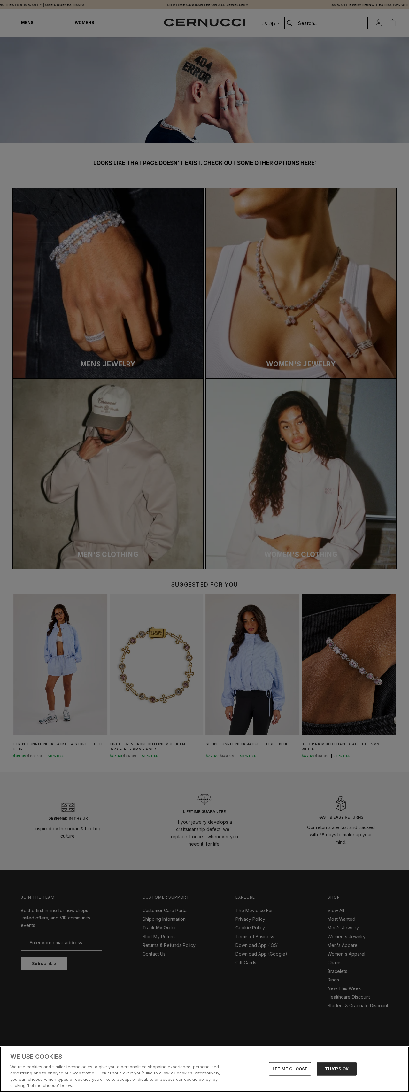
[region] (204, 1069)
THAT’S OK (337, 1068)
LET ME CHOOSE (290, 1068)
